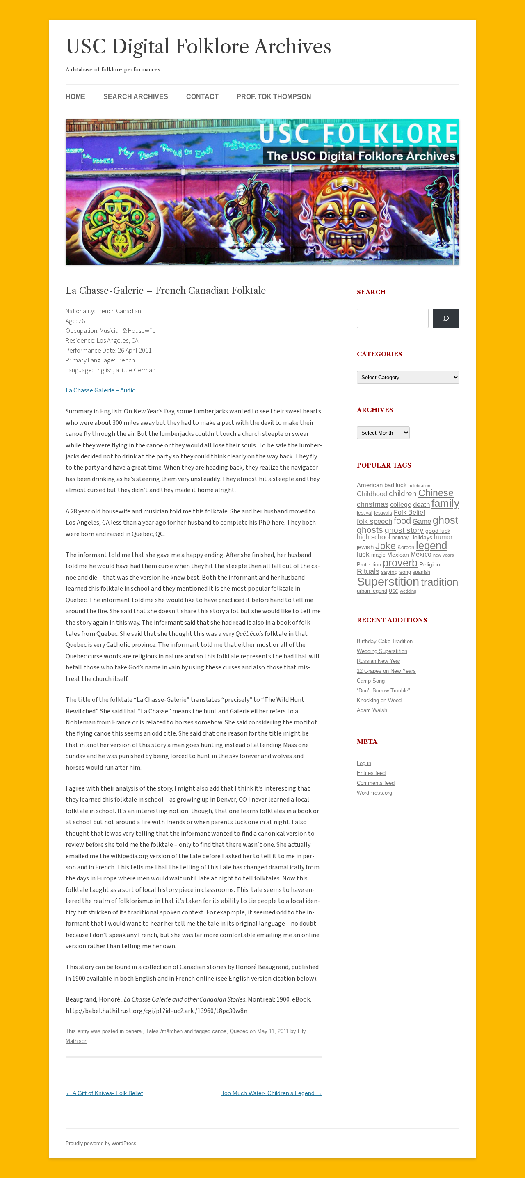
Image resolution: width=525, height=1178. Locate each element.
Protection (369, 564)
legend (431, 545)
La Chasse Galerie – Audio (101, 390)
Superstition (388, 581)
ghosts (370, 529)
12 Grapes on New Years (386, 671)
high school (373, 537)
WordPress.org (374, 793)
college (400, 504)
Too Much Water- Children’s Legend (271, 1093)
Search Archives (135, 96)
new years (443, 554)
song (405, 572)
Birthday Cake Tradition (385, 641)
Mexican (398, 554)
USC (393, 591)
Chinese (436, 493)
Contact (202, 96)
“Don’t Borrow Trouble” (383, 691)
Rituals (368, 571)
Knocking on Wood (379, 700)
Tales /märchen (164, 1031)
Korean (405, 547)
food (402, 521)
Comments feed (376, 783)
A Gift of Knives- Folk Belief (104, 1093)
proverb (400, 562)
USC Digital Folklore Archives (198, 46)
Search (371, 292)
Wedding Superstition (382, 651)
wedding (408, 591)
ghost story (404, 530)
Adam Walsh (372, 710)
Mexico (421, 554)
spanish (421, 572)
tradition (439, 582)
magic (378, 555)
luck (363, 554)
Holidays (421, 537)
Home (75, 96)
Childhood (372, 493)
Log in (364, 763)
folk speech (374, 521)
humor (443, 537)
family (445, 503)
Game (422, 521)
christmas (372, 504)
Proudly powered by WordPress (101, 1143)
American (370, 485)
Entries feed (371, 773)
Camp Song (371, 681)
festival (364, 513)
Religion (429, 564)
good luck (437, 530)
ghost (445, 520)
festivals (383, 513)
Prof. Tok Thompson (274, 96)
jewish (365, 547)
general (134, 1031)
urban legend (372, 591)
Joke (385, 546)
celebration (419, 485)
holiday (400, 537)
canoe (219, 1031)
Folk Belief (409, 512)
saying (389, 571)
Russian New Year (378, 661)
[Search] (446, 318)
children (403, 493)
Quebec (239, 1031)
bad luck (395, 485)
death (421, 504)
